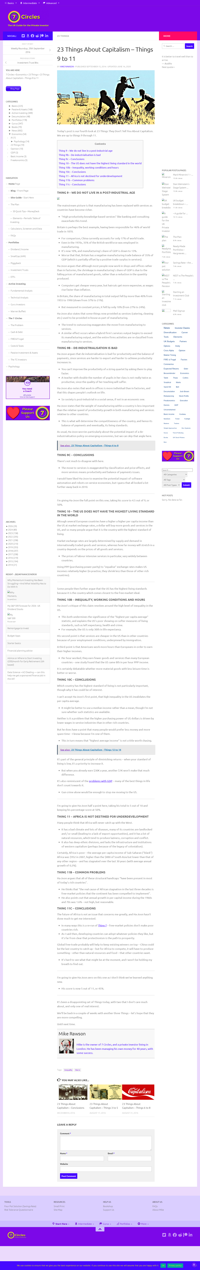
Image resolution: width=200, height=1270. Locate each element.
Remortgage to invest (18, 602)
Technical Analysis (19, 297)
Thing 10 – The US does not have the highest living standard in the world (100, 163)
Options (167, 346)
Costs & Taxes (17, 345)
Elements (177, 337)
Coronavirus (169, 364)
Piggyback (16, 263)
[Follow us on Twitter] (23, 36)
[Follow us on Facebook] (32, 36)
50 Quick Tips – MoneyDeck (26, 211)
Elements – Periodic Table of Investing (25, 220)
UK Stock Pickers (178, 437)
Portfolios (17, 119)
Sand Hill (167, 387)
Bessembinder (169, 373)
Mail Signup (179, 310)
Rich (165, 442)
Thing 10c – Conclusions (72, 171)
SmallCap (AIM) (18, 256)
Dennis (166, 405)
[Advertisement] (28, 470)
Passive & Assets (19, 109)
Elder (186, 369)
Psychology (19, 141)
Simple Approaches (170, 428)
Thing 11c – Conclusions (72, 184)
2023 (13, 533)
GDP (13, 152)
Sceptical (167, 382)
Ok (163, 1265)
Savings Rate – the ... (183, 262)
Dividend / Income (20, 249)
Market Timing (170, 355)
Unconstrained (169, 410)
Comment (65, 1133)
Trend (177, 419)
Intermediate (30, 2)
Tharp (175, 378)
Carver (185, 332)
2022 (13, 536)
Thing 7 (102, 925)
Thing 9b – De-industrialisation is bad (80, 154)
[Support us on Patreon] (42, 36)
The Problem (17, 325)
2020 (13, 543)
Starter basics (14, 617)
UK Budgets (169, 341)
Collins (185, 378)
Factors (184, 360)
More (143, 1223)
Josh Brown (184, 391)
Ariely (177, 346)
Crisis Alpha (169, 350)
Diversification (170, 332)
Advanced (51, 2)
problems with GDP (100, 780)
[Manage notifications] (194, 1264)
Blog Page (15, 88)
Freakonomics (17, 160)
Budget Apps (13, 609)
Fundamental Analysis (21, 290)
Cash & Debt (17, 331)
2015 (13, 561)
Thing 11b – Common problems (76, 180)
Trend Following (178, 433)
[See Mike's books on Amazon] (28, 36)
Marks (178, 382)
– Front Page (19, 190)
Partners (183, 341)
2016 (13, 557)
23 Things (63, 35)
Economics (17, 133)
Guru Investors (18, 304)
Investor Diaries (182, 328)
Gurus (15, 123)
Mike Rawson (67, 66)
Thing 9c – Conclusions (71, 158)
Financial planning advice (20, 624)
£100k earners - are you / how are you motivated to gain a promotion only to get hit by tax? (26, 664)
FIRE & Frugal (17, 338)
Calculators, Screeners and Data (26, 228)
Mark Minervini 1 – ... (183, 174)
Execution (184, 401)
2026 (12, 526)
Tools (166, 337)
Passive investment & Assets (24, 352)
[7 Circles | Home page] (28, 18)
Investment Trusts (19, 269)
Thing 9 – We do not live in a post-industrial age (86, 150)
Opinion (15, 148)
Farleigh (187, 419)
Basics (11, 2)
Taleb (166, 378)
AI (12, 137)
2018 (13, 550)
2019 (13, 547)
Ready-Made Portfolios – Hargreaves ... (179, 250)
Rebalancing (169, 396)
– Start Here (22, 197)
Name (63, 1153)
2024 (12, 529)
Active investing (19, 112)
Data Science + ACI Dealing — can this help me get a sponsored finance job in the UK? (26, 650)
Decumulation (19, 116)
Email (111, 1153)
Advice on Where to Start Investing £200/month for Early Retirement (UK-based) (26, 635)
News (14, 130)
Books (15, 126)
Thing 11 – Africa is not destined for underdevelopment (90, 175)
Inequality (68, 1070)
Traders (176, 423)
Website (64, 1164)
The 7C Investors (19, 359)
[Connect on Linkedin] (46, 36)
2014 (12, 564)
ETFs (13, 276)
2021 (13, 540)
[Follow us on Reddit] (37, 36)
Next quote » (168, 66)
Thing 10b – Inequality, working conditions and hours (89, 167)
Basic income (17, 156)
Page (14, 183)
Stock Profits (184, 396)
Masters (166, 423)
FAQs (13, 235)
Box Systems (186, 428)
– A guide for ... (180, 213)
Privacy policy (175, 1265)
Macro (77, 1070)
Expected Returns (171, 369)
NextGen (167, 419)
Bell (177, 387)
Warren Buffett (18, 311)
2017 (13, 554)
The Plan (15, 204)
